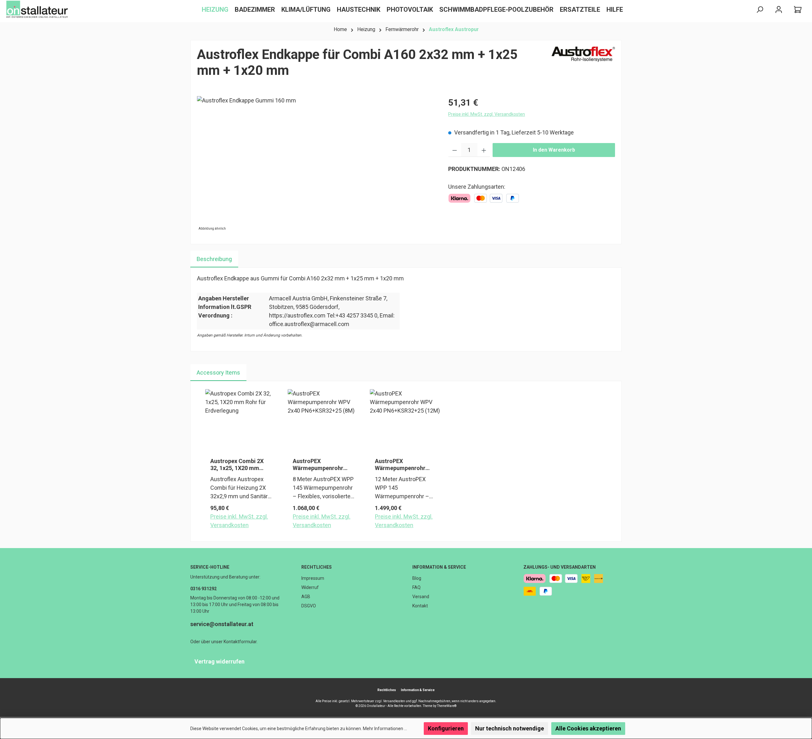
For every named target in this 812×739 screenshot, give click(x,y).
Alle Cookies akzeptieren (588, 728)
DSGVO (308, 605)
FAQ (416, 587)
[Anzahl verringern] (454, 150)
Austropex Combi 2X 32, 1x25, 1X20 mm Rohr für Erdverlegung (239, 465)
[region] (316, 164)
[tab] (214, 259)
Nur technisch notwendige (509, 728)
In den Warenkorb (554, 150)
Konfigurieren (446, 728)
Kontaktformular (240, 641)
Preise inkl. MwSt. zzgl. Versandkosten (486, 114)
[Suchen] (760, 9)
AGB (305, 596)
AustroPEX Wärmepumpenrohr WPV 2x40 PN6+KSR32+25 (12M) (404, 465)
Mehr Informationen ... (385, 728)
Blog (416, 578)
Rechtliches (316, 567)
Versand (420, 596)
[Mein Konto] (779, 9)
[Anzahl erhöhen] (483, 150)
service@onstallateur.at (221, 624)
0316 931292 (203, 588)
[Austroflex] (583, 65)
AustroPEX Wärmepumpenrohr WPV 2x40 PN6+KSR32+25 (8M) (320, 465)
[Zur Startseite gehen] (38, 9)
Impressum (312, 578)
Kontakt (420, 605)
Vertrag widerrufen (219, 661)
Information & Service (439, 567)
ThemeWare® (446, 706)
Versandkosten (394, 701)
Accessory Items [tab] (218, 372)
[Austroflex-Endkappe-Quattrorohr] (316, 164)
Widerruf (310, 587)
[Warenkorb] (798, 9)
